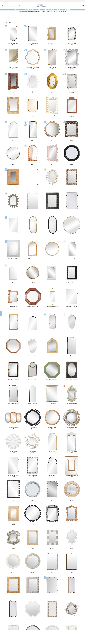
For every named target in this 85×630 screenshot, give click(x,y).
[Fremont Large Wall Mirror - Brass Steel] (52, 585)
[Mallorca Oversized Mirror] (13, 273)
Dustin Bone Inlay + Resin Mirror (52, 618)
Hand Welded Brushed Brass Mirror (71, 306)
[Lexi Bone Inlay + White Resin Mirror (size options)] (13, 561)
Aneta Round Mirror (72, 234)
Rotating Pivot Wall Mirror (52, 67)
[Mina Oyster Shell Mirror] (72, 177)
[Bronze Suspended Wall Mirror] (33, 33)
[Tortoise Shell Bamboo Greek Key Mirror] (13, 81)
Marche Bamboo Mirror (13, 306)
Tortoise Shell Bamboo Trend (50, 11)
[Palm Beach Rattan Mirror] (52, 346)
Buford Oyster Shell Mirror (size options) (71, 91)
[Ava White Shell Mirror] (13, 441)
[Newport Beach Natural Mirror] (13, 177)
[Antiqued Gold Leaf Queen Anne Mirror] (33, 129)
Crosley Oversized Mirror (72, 258)
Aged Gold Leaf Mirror (52, 451)
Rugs (57, 9)
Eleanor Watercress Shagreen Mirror (52, 379)
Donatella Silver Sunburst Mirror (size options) (71, 618)
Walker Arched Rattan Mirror (32, 258)
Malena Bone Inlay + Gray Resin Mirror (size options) (52, 547)
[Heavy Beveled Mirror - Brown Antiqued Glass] (52, 513)
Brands (43, 11)
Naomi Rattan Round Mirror (52, 258)
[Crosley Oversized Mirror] (72, 249)
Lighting (47, 9)
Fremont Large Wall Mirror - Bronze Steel (71, 210)
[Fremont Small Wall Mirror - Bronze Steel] (13, 609)
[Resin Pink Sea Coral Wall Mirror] (52, 153)
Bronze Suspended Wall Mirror (33, 43)
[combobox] (11, 5)
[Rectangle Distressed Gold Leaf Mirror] (13, 322)
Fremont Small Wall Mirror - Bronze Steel (13, 618)
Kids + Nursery (68, 9)
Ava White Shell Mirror (13, 451)
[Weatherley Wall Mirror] (72, 513)
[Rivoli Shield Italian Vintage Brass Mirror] (33, 346)
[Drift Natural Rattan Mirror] (52, 33)
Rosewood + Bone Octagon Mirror (32, 306)
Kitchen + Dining (27, 9)
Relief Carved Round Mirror (52, 427)
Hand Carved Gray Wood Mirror (72, 451)
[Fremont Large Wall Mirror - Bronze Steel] (72, 201)
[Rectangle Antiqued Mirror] (33, 465)
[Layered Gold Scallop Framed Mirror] (52, 81)
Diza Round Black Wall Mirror (32, 427)
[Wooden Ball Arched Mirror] (33, 153)
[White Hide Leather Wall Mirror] (13, 249)
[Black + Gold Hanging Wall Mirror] (13, 33)
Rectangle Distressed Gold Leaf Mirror (13, 331)
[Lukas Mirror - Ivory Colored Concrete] (33, 81)
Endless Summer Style (23, 11)
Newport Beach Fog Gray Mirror (13, 523)
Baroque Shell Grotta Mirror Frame (71, 139)
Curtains (52, 9)
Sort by (7, 22)
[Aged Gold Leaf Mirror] (52, 441)
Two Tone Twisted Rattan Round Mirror (71, 499)
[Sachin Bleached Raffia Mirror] (33, 537)
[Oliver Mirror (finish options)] (33, 370)
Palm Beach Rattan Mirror (52, 355)
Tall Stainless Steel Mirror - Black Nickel (13, 234)
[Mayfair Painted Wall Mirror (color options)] (72, 105)
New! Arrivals (29, 11)
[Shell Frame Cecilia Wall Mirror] (72, 394)
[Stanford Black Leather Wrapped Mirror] (72, 153)
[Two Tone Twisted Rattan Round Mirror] (72, 489)
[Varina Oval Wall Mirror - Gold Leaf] (33, 225)
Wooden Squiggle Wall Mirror (13, 67)
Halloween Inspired (35, 11)
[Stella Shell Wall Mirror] (13, 537)
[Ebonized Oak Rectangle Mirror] (13, 489)
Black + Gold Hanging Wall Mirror (13, 43)
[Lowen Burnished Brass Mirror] (13, 153)
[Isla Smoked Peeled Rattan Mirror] (52, 201)
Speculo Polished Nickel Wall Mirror (71, 355)
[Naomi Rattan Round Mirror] (52, 249)
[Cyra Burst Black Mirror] (33, 513)
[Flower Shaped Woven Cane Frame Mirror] (33, 57)
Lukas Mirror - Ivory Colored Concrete (33, 91)
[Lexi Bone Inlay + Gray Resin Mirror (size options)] (33, 561)
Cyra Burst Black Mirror (32, 523)
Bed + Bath (34, 9)
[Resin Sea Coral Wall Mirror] (72, 57)
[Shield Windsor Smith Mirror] (72, 322)
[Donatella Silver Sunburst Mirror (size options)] (72, 609)
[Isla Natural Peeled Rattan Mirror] (13, 585)
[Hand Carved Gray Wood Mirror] (72, 441)
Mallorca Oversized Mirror (13, 282)
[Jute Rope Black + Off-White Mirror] (13, 370)
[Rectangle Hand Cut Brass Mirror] (13, 465)
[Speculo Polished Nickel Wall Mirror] (72, 346)
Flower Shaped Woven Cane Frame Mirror (33, 67)
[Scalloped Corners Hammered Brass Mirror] (33, 105)
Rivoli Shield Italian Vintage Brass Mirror (32, 355)
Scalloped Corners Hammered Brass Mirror (33, 115)
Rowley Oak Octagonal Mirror (13, 355)
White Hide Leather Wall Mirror (13, 258)
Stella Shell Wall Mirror (13, 547)
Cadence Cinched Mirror (52, 331)
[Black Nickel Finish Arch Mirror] (33, 322)
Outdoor (61, 9)
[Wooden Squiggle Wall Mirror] (13, 57)
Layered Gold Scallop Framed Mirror (52, 91)
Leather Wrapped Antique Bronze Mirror (32, 186)
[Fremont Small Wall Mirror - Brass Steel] (72, 585)
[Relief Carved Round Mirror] (52, 417)
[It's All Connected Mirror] (52, 394)
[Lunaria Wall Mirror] (33, 441)
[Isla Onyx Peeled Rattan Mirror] (72, 273)
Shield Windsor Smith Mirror (71, 331)
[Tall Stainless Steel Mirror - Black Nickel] (13, 225)
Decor (21, 9)
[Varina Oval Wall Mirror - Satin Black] (52, 225)
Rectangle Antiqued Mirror (33, 475)
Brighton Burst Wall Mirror (52, 139)
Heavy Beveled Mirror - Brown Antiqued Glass (52, 523)
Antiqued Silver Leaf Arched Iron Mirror (13, 139)
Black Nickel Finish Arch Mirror (32, 331)
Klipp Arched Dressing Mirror (32, 403)
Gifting (64, 11)
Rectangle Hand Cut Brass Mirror (13, 475)
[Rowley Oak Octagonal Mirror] (13, 346)
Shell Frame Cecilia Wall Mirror (72, 403)
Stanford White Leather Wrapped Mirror (32, 499)
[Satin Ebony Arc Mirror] (52, 465)
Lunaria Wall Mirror (33, 451)
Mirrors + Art (41, 9)
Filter (10, 22)
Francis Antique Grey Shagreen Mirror (72, 379)
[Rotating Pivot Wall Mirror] (52, 57)
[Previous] (1, 0)
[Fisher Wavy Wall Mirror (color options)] (52, 489)
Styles (40, 11)
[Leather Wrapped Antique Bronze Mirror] (33, 177)
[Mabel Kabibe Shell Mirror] (72, 537)
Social (57, 11)
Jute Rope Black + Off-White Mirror (13, 379)
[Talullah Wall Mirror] (52, 177)
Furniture (16, 9)
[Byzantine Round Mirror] (33, 273)
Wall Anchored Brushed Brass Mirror (52, 306)
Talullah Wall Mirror (52, 186)
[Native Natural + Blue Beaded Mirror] (72, 417)
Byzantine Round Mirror (32, 282)
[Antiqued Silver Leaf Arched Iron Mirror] (13, 129)
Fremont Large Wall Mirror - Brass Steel (52, 594)
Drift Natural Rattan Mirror (52, 43)
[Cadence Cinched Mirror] (52, 322)
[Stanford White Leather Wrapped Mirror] (33, 489)
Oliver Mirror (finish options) (32, 379)
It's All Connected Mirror (52, 403)
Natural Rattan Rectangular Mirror (52, 115)
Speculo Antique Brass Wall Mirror (13, 403)
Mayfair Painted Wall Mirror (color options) (72, 115)
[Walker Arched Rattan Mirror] (33, 249)
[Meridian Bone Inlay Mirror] (72, 33)
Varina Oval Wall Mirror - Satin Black (52, 234)
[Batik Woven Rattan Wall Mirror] (13, 105)
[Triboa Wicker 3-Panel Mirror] (13, 417)
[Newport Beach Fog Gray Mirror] (13, 513)
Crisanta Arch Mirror (52, 282)
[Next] (83, 0)
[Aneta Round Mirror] (72, 225)
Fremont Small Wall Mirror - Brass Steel (71, 594)
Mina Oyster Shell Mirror (71, 186)
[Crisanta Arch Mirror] (52, 273)
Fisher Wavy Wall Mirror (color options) (52, 499)
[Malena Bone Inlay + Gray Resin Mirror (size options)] (52, 537)
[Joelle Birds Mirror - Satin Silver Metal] (33, 201)
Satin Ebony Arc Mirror (52, 475)
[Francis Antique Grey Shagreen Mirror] (72, 370)
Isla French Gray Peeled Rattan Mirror (33, 594)
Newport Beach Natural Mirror (13, 186)
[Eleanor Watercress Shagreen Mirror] (52, 370)
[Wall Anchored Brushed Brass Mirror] (52, 296)
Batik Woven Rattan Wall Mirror (13, 115)
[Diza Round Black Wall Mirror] (33, 417)
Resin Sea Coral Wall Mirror (71, 67)
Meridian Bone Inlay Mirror (72, 43)
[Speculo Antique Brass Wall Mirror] (13, 394)
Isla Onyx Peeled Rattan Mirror (72, 282)
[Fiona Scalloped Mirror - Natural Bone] (33, 609)
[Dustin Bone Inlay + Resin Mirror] (52, 609)
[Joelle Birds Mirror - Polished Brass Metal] (52, 561)
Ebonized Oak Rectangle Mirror (13, 499)
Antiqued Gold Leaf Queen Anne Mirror (33, 139)
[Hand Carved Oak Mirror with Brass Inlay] (72, 465)
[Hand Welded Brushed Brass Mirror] (72, 296)
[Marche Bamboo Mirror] (13, 296)
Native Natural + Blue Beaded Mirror (72, 427)
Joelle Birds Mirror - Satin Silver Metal (33, 210)
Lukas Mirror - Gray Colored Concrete (13, 210)
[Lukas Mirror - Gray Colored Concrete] (13, 201)
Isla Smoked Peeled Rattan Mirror (52, 210)
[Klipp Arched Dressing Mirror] (33, 394)
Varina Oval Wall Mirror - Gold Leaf (32, 234)
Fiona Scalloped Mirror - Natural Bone (33, 618)
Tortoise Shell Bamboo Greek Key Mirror (13, 91)
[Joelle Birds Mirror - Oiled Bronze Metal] (72, 561)
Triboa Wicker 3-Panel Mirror (13, 427)
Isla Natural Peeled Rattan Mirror (13, 594)
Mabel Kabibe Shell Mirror (72, 547)
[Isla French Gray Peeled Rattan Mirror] (33, 585)
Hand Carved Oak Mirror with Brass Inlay (71, 475)
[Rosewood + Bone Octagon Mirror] (33, 296)
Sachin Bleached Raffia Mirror (33, 547)
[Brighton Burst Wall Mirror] (52, 129)
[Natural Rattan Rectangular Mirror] (52, 105)
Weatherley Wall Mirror (71, 523)
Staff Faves (61, 11)
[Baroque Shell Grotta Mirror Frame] (72, 129)
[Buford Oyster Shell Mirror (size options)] (72, 81)
